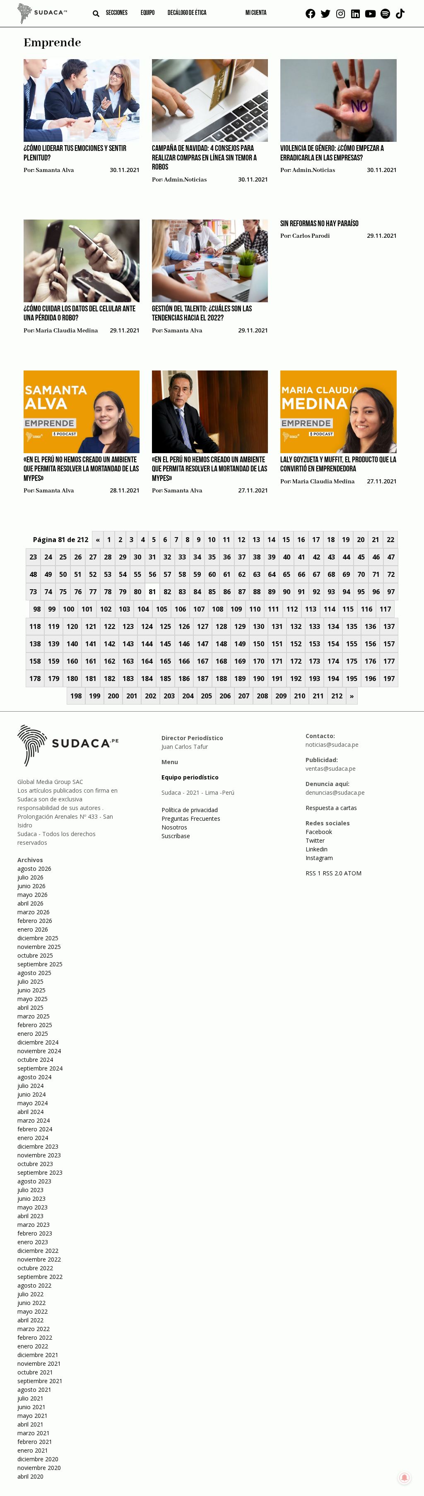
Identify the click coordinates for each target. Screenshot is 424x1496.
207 (243, 695)
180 (72, 678)
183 (128, 678)
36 (227, 557)
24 (48, 557)
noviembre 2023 (39, 1155)
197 (389, 678)
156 (370, 643)
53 (107, 574)
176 (370, 661)
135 (351, 626)
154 (333, 643)
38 (256, 557)
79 (122, 591)
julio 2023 (30, 1190)
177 (389, 661)
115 (348, 609)
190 (258, 678)
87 (242, 591)
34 (197, 557)
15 (286, 539)
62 (242, 574)
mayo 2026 (32, 895)
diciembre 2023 (37, 1146)
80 (137, 591)
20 (360, 539)
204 (187, 695)
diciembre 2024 (37, 1042)
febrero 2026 (34, 921)
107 (199, 609)
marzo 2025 (33, 1016)
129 (240, 626)
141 (90, 643)
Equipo (147, 13)
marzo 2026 (33, 912)
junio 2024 (31, 1094)
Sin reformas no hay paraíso (319, 224)
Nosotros (174, 827)
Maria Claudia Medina (67, 331)
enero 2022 (32, 1346)
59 (197, 574)
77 (92, 591)
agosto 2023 (34, 1181)
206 (225, 695)
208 (262, 695)
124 (146, 626)
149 (240, 643)
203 (169, 695)
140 (72, 643)
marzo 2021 (33, 1433)
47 (391, 557)
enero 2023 (32, 1242)
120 (72, 626)
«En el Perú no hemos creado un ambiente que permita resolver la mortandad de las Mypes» (81, 469)
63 (256, 574)
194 (333, 678)
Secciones (117, 13)
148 (221, 643)
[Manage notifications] (404, 1477)
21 (375, 539)
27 (92, 557)
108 (217, 609)
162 (109, 661)
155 (351, 643)
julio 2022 (30, 1294)
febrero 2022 (34, 1337)
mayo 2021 (32, 1416)
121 (90, 626)
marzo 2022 (33, 1329)
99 (51, 609)
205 (206, 695)
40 (286, 557)
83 (182, 591)
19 (345, 539)
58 (182, 574)
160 (72, 661)
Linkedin (317, 849)
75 (63, 591)
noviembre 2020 (39, 1468)
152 (295, 643)
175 (351, 661)
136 (370, 626)
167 (202, 661)
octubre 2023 (35, 1164)
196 (370, 678)
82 (167, 591)
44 (346, 557)
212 (336, 695)
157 (389, 643)
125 (165, 626)
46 (376, 557)
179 (53, 678)
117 (385, 609)
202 (150, 695)
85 (212, 591)
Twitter (315, 840)
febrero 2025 (34, 1025)
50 (63, 574)
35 (212, 557)
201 (131, 695)
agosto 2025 (34, 973)
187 (202, 678)
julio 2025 (30, 981)
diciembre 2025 (37, 938)
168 (221, 661)
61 (227, 574)
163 (128, 661)
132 (295, 626)
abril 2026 (30, 903)
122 (109, 626)
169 (240, 661)
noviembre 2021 (39, 1363)
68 (331, 574)
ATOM (352, 873)
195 (351, 678)
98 (37, 609)
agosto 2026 (34, 868)
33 (182, 557)
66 (301, 574)
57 (167, 574)
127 (202, 626)
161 (90, 661)
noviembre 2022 (39, 1259)
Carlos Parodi (311, 236)
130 (258, 626)
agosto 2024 (34, 1077)
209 (281, 695)
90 (286, 591)
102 (105, 609)
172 (295, 661)
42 (316, 557)
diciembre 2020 (37, 1459)
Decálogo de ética (187, 13)
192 (295, 678)
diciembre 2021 (37, 1355)
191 (277, 678)
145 (165, 643)
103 (124, 609)
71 (376, 574)
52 (92, 574)
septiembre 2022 (40, 1277)
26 (78, 557)
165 (165, 661)
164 (146, 661)
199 (94, 695)
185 (165, 678)
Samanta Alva (55, 170)
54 (122, 574)
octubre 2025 (35, 955)
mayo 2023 (32, 1207)
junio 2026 (31, 886)
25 (63, 557)
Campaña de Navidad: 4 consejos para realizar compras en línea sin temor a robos (204, 158)
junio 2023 (31, 1198)
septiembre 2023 (40, 1172)
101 (87, 609)
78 (107, 591)
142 (109, 643)
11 (226, 539)
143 (128, 643)
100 (68, 609)
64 (271, 574)
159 (53, 661)
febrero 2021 (34, 1442)
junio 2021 (31, 1407)
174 (333, 661)
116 (366, 609)
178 (35, 678)
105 (161, 609)
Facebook (319, 832)
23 (33, 557)
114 (329, 609)
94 (346, 591)
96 (376, 591)
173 (314, 661)
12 (241, 539)
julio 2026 (30, 877)
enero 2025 (32, 1033)
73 (33, 591)
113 (310, 609)
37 (242, 557)
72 (391, 574)
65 (286, 574)
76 (78, 591)
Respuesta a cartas (331, 808)
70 (361, 574)
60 (212, 574)
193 (314, 678)
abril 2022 (30, 1320)
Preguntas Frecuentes (190, 818)
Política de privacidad (189, 810)
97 (391, 591)
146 (184, 643)
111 (273, 609)
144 (146, 643)
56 (152, 574)
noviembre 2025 (39, 947)
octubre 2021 (35, 1372)
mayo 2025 (32, 999)
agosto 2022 (34, 1285)
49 (48, 574)
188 (221, 678)
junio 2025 (31, 990)
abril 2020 (30, 1476)
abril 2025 (30, 1007)
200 (113, 695)
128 (221, 626)
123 (128, 626)
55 (137, 574)
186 (184, 678)
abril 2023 (30, 1216)
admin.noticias (185, 180)
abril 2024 (30, 1112)
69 (346, 574)
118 (35, 626)
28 (107, 557)
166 (184, 661)
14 (271, 539)
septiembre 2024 (40, 1068)
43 (331, 557)
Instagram (319, 858)
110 (254, 609)
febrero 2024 (34, 1129)
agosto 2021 (34, 1389)
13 (256, 539)
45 (361, 557)
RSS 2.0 (332, 873)
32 (167, 557)
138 (35, 643)
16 (301, 539)
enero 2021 (32, 1450)
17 (316, 539)
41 (301, 557)
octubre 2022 (35, 1268)
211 (318, 695)
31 (152, 557)
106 (180, 609)
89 (271, 591)
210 (299, 695)
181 (90, 678)
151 (277, 643)
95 (361, 591)
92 (316, 591)
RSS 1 (314, 873)
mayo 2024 (32, 1103)
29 (122, 557)
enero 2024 (32, 1138)
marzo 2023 (33, 1224)
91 (301, 591)
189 (240, 678)
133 (314, 626)
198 (76, 695)
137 (389, 626)
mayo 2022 (32, 1311)
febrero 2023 (34, 1233)
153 (314, 643)
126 (184, 626)
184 (146, 678)
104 (143, 609)
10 (211, 539)
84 (197, 591)
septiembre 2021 (40, 1381)
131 (277, 626)
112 (292, 609)
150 (258, 643)
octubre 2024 (35, 1059)
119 (53, 626)
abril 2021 (30, 1424)
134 (333, 626)
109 (236, 609)
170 (258, 661)
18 (331, 539)
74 (48, 591)
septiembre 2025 (40, 964)
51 (78, 574)
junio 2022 (31, 1303)
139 (53, 643)
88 (256, 591)
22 (390, 539)
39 (271, 557)
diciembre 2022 (37, 1251)
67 (316, 574)
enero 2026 (32, 929)
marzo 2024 (33, 1120)
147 (202, 643)
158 (35, 661)
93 (331, 591)
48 (33, 574)
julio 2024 (30, 1086)
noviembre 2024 (39, 1051)
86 (227, 591)
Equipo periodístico (190, 777)
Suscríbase (175, 836)
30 (137, 557)
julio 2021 (30, 1398)
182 (109, 678)
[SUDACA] (42, 14)
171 (277, 661)
